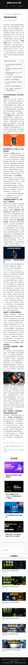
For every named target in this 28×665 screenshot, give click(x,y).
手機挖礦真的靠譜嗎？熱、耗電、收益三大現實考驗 (14, 73)
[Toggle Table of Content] (21, 61)
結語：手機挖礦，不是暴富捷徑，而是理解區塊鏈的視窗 (14, 89)
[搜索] (24, 550)
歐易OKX (11, 270)
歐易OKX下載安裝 (9, 407)
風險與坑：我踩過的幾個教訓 (12, 79)
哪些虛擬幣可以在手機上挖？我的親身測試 (14, 69)
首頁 (6, 6)
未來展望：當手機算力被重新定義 (13, 86)
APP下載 (13, 6)
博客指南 (20, 6)
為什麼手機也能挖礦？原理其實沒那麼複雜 (14, 65)
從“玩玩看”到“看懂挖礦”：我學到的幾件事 (14, 82)
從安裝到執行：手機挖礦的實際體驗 (14, 77)
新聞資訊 (9, 14)
